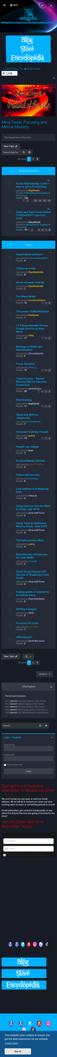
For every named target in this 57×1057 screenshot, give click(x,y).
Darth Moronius (36, 641)
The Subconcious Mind (29, 540)
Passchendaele (36, 599)
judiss (31, 435)
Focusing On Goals (27, 623)
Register (17, 737)
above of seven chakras (30, 282)
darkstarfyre (34, 388)
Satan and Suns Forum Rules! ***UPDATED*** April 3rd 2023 (33, 215)
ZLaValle (32, 561)
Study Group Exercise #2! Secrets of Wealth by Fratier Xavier (32, 574)
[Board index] (28, 20)
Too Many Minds (26, 296)
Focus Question (25, 363)
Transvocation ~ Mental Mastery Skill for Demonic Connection (31, 381)
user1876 (33, 627)
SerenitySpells (36, 353)
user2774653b (35, 464)
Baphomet (33, 403)
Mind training (24, 399)
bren (30, 450)
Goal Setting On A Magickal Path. (32, 490)
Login (7, 737)
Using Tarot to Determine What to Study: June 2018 (31, 525)
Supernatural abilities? (29, 254)
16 (49, 200)
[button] (37, 159)
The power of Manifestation (32, 311)
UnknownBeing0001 (38, 258)
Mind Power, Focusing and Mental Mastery (24, 124)
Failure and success (28, 474)
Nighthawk (33, 190)
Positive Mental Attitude (30, 460)
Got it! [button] (17, 1051)
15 (44, 200)
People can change (27, 446)
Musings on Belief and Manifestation (29, 348)
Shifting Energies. (26, 609)
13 (35, 200)
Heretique (33, 478)
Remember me (14, 764)
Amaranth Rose (36, 513)
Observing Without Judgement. (27, 416)
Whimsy (32, 367)
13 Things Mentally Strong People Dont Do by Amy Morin (32, 328)
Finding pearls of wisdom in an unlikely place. (32, 593)
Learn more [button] (11, 1043)
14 (40, 200)
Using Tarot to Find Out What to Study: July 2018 (33, 507)
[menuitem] (14, 5)
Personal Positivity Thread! (32, 431)
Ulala (31, 335)
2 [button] (33, 159)
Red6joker (33, 315)
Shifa (31, 613)
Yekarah (32, 495)
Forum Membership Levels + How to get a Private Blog (33, 185)
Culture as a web (26, 268)
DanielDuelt (34, 222)
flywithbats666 (35, 272)
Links (9, 73)
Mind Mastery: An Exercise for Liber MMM (31, 556)
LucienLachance (36, 300)
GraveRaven (34, 421)
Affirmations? (24, 637)
